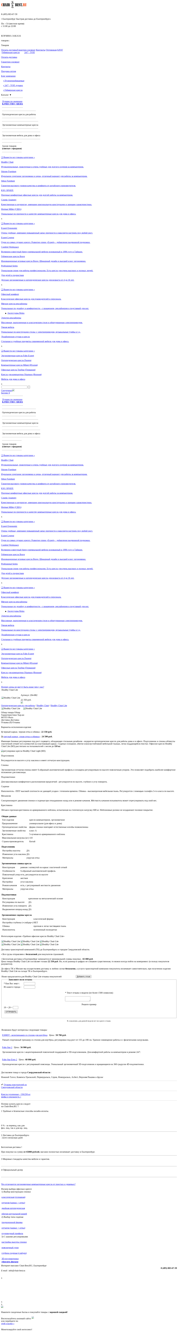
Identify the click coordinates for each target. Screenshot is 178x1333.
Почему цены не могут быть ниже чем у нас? (22, 687)
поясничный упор (10, 1247)
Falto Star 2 (7, 1047)
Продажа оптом (8, 71)
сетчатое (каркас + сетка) (13, 1228)
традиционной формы (12, 1222)
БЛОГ (60, 50)
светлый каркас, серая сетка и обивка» (21, 736)
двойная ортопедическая (13, 1208)
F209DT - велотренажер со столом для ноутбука (24, 1035)
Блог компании (8, 76)
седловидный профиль (12, 1233)
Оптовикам (51, 50)
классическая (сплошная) (13, 1197)
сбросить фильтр (10, 1262)
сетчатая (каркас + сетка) (13, 1203)
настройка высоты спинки (14, 1242)
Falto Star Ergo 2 (9, 1059)
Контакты (40, 50)
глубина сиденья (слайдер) (14, 1253)
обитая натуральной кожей (14, 1214)
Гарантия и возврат (26, 50)
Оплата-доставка (9, 50)
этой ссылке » (7, 1323)
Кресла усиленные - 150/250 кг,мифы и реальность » (16, 1095)
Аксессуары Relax (15, 313)
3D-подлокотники (10, 1258)
